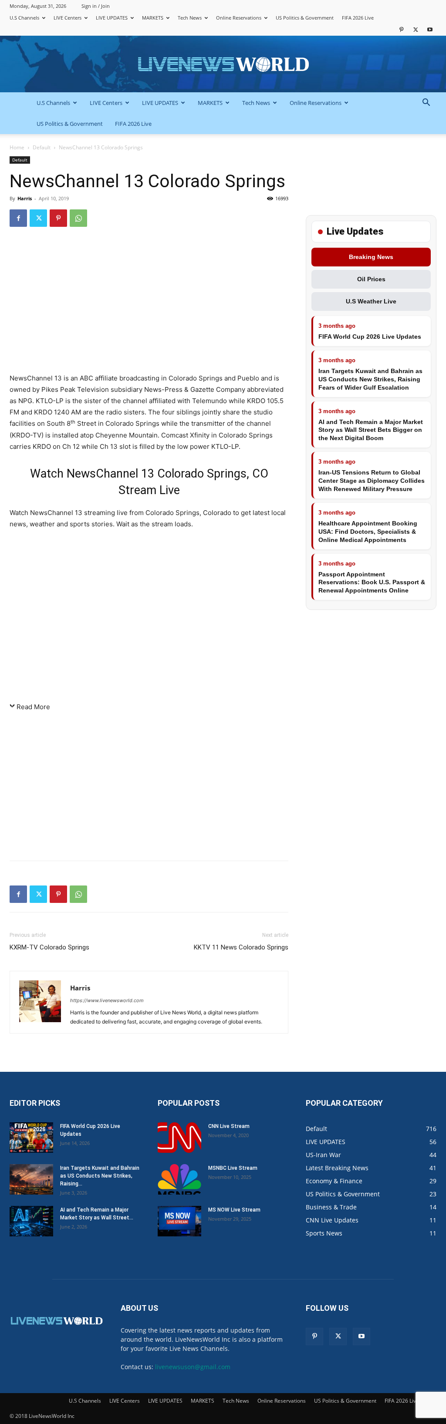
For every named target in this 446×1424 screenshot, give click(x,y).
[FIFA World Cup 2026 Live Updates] (31, 1137)
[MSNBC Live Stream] (179, 1179)
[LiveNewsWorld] (223, 64)
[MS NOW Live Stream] (179, 1221)
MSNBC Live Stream (232, 1168)
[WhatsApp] (78, 218)
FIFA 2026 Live (358, 17)
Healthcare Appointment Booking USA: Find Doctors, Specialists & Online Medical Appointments (367, 531)
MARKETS (152, 17)
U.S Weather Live (371, 301)
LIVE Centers (67, 17)
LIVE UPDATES (112, 17)
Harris (24, 198)
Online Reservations (238, 17)
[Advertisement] (149, 304)
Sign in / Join (95, 6)
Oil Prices (371, 279)
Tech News (190, 17)
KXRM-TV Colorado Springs (49, 947)
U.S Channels (24, 17)
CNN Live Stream (229, 1126)
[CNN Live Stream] (179, 1137)
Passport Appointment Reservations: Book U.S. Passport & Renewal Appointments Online (371, 582)
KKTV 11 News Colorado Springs (241, 947)
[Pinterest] (401, 29)
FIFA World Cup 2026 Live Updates (369, 336)
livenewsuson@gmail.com (192, 1367)
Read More (33, 707)
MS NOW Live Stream (234, 1210)
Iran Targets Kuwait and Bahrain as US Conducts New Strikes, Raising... (99, 1176)
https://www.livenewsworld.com (107, 1000)
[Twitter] (415, 29)
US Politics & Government (305, 17)
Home (17, 147)
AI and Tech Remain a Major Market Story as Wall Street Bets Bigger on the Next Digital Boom (370, 430)
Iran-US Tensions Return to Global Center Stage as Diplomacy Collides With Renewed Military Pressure (371, 480)
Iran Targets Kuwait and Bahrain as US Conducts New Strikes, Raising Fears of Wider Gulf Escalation (370, 379)
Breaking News (371, 256)
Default (42, 147)
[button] (426, 103)
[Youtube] (429, 29)
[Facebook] (18, 218)
